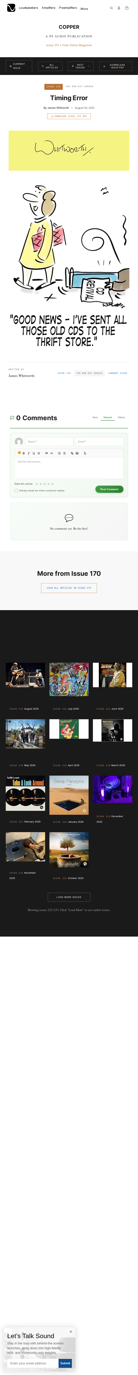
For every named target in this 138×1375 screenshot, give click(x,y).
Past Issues (80, 66)
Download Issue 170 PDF (71, 116)
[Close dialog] (71, 1331)
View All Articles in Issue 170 (69, 588)
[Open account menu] (119, 8)
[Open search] (111, 8)
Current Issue (19, 66)
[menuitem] (84, 9)
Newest (108, 417)
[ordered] (59, 453)
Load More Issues (69, 897)
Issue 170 (64, 373)
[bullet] (64, 453)
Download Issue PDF (117, 66)
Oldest (121, 417)
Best (95, 417)
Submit (65, 1363)
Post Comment (109, 489)
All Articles (52, 66)
